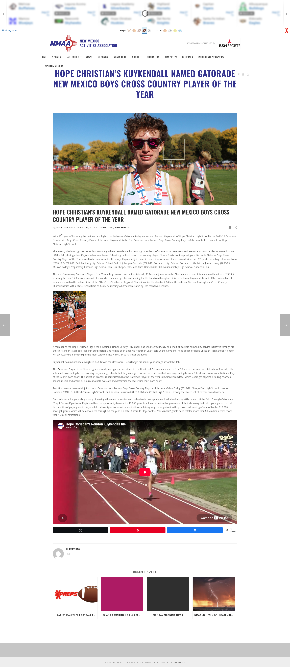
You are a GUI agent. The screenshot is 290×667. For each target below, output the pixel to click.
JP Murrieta (62, 227)
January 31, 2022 (86, 227)
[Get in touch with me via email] (68, 554)
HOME (44, 57)
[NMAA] (83, 43)
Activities (73, 57)
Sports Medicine (55, 66)
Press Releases (122, 227)
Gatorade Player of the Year (73, 369)
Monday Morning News (168, 615)
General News (106, 227)
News (89, 57)
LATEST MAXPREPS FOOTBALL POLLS (77, 615)
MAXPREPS (171, 57)
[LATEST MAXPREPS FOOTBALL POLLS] (76, 594)
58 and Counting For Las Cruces (123, 615)
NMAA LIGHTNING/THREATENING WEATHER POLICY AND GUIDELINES (214, 615)
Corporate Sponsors (211, 57)
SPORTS (56, 57)
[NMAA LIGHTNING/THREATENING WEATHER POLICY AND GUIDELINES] (214, 594)
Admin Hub (119, 57)
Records (103, 57)
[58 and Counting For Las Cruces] (122, 594)
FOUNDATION (152, 57)
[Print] (230, 227)
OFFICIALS (187, 57)
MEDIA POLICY (178, 662)
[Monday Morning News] (168, 594)
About (135, 57)
